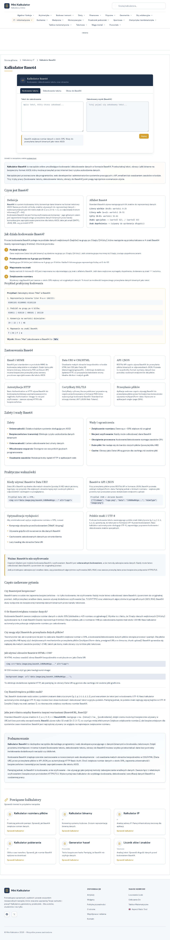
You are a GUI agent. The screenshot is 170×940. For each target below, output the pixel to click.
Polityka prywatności (96, 904)
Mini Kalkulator (20, 890)
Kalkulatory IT (28, 60)
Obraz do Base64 (73, 91)
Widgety (91, 899)
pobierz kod (31, 158)
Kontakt (90, 919)
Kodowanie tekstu (30, 91)
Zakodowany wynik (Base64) (99, 99)
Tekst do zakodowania (31, 99)
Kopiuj (144, 136)
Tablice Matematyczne (138, 904)
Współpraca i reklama (96, 914)
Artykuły (90, 895)
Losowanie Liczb (136, 895)
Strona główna (10, 60)
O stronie (91, 909)
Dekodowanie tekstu (52, 91)
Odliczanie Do (135, 899)
